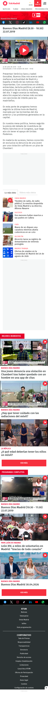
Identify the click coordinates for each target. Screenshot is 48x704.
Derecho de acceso (24, 657)
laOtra (24, 623)
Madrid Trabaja (21, 248)
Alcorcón (19, 236)
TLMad (15, 9)
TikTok (24, 22)
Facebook (3, 22)
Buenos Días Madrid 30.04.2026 (24, 565)
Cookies (24, 684)
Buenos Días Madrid (10, 368)
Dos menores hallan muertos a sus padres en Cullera (8, 217)
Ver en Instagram (17, 602)
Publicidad (24, 653)
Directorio (24, 650)
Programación (41, 9)
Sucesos (18, 212)
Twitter (10, 22)
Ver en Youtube (36, 602)
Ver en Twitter (11, 602)
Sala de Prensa (24, 638)
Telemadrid (24, 616)
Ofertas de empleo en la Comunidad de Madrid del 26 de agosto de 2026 (8, 252)
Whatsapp (44, 22)
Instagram (17, 22)
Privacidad (24, 676)
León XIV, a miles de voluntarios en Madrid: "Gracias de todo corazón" (24, 527)
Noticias (6, 9)
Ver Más (24, 463)
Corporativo (24, 635)
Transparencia (24, 646)
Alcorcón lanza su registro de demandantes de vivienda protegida (8, 240)
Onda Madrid (26, 9)
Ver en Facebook (5, 602)
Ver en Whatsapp (43, 602)
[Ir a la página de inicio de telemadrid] (11, 3)
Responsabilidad (24, 642)
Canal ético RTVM (24, 669)
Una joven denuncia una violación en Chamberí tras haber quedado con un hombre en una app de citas (24, 352)
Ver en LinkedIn (30, 602)
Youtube (37, 22)
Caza (17, 224)
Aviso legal (24, 680)
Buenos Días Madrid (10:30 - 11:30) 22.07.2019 (24, 488)
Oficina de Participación (24, 672)
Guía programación (24, 627)
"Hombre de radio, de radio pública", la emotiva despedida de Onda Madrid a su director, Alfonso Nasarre (8, 202)
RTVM (24, 609)
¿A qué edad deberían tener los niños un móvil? (24, 432)
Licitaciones (24, 665)
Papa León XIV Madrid (11, 543)
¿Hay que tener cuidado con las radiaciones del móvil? (24, 394)
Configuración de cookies (24, 688)
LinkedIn (30, 22)
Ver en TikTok (24, 602)
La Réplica (6, 448)
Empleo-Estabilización (24, 661)
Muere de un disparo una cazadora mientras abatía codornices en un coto (8, 228)
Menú (44, 3)
